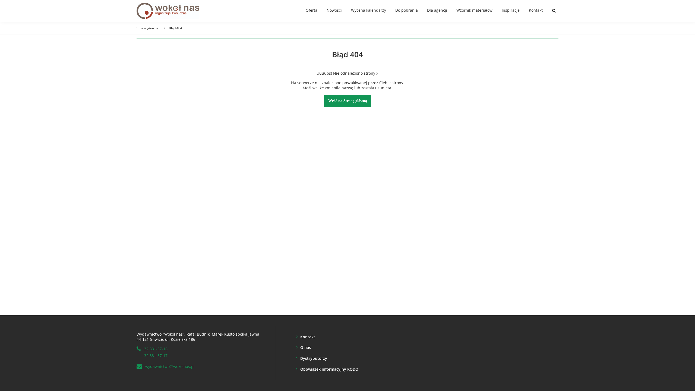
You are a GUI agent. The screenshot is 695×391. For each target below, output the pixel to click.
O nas (305, 347)
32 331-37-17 (156, 355)
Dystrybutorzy (313, 358)
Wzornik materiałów (474, 10)
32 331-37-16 (156, 348)
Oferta (311, 10)
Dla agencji (437, 10)
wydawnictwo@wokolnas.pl (170, 366)
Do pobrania (406, 10)
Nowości (334, 10)
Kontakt (536, 10)
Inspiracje (511, 10)
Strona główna (147, 28)
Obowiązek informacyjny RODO (329, 369)
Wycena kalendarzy (368, 10)
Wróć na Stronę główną (347, 101)
